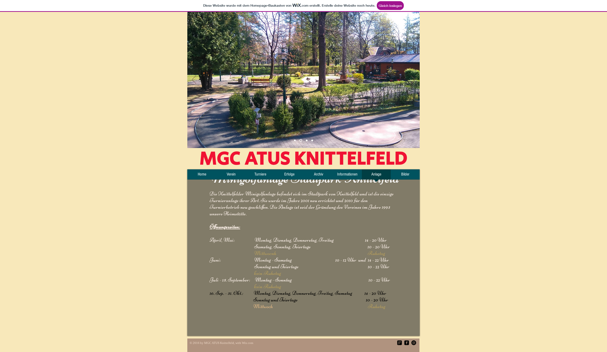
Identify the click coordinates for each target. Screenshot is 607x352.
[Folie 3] (306, 140)
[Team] (295, 140)
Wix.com (247, 343)
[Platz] (300, 140)
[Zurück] (194, 79)
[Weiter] (413, 79)
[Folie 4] (312, 140)
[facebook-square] (406, 342)
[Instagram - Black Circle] (413, 342)
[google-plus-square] (399, 342)
